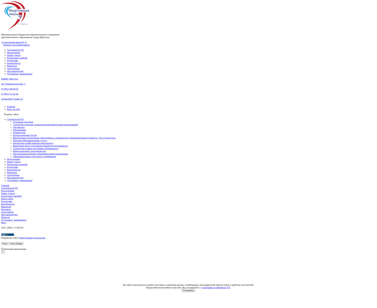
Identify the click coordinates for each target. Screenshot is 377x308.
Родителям (12, 60)
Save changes (16, 243)
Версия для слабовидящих (16, 45)
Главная (5, 185)
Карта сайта (7, 198)
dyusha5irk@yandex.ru (12, 99)
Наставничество (15, 71)
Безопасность (13, 63)
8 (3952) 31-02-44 (9, 94)
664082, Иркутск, (10, 79)
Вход (3, 222)
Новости (5, 217)
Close (4, 243)
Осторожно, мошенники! (19, 74)
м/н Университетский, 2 (13, 84)
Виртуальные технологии (32, 238)
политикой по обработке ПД (215, 287)
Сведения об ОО (15, 50)
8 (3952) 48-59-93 (9, 89)
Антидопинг (13, 68)
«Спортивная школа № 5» (14, 42)
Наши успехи (14, 55)
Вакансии (12, 66)
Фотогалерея (13, 52)
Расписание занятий (17, 58)
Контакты (6, 209)
